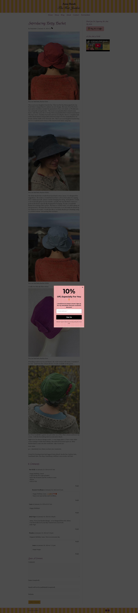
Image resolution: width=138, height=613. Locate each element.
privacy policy (73, 321)
